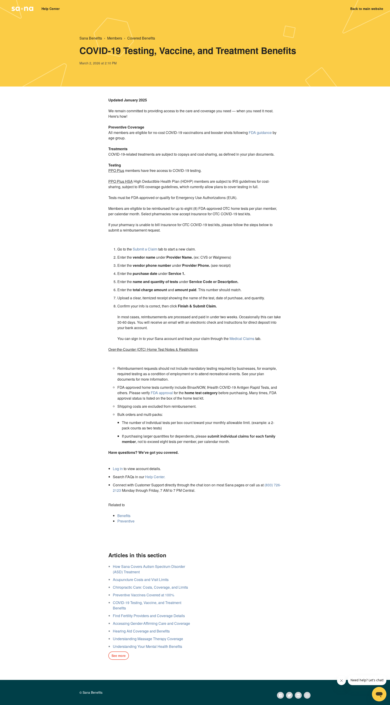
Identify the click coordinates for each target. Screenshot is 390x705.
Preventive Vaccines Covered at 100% (143, 594)
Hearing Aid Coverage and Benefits (141, 631)
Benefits (123, 515)
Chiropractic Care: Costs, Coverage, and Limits (150, 587)
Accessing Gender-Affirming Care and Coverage (151, 623)
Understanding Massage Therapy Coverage (148, 638)
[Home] (22, 8)
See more (118, 655)
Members (114, 38)
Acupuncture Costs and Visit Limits (141, 579)
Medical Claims (242, 338)
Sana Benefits (90, 38)
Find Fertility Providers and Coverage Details (149, 615)
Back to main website (366, 8)
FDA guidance (260, 132)
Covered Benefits (141, 38)
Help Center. (155, 476)
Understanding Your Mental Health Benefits (147, 646)
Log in (118, 468)
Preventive (126, 521)
